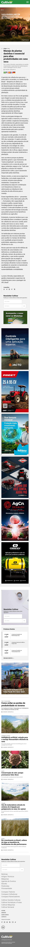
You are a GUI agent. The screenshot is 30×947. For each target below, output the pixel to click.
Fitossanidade (6, 888)
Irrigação (3, 803)
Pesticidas (5, 886)
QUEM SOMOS (5, 914)
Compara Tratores (8, 892)
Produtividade (7, 701)
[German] (14, 72)
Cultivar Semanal (7, 907)
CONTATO (3, 916)
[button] (27, 2)
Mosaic (3, 838)
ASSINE (3, 910)
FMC (2, 701)
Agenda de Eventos (8, 881)
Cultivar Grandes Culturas (10, 900)
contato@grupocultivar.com (6, 939)
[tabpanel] (15, 24)
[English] (7, 72)
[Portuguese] (5, 72)
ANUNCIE (3, 912)
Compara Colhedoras (9, 894)
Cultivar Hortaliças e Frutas (11, 902)
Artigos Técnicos (7, 877)
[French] (12, 72)
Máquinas (5, 879)
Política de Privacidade (5, 919)
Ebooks (4, 884)
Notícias (4, 874)
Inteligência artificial (5, 735)
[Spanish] (9, 72)
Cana (8, 48)
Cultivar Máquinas (8, 905)
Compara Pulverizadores (10, 897)
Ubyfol (2, 771)
